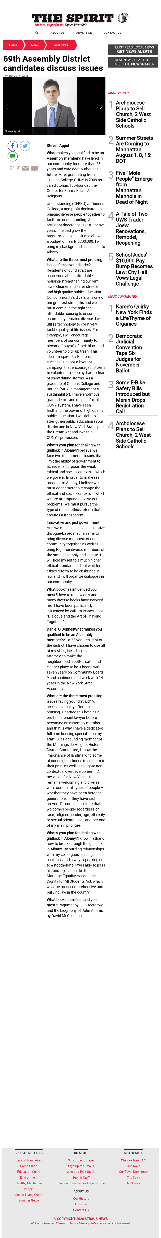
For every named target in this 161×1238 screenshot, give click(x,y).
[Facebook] (13, 146)
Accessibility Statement (115, 1223)
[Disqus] (54, 977)
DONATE (147, 5)
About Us (58, 33)
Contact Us (112, 33)
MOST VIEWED (118, 93)
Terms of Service (67, 1223)
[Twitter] (25, 146)
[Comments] (13, 156)
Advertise (84, 33)
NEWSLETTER (124, 5)
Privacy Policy (89, 1223)
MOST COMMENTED (122, 296)
